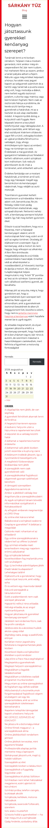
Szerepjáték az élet (15, 762)
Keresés (9, 356)
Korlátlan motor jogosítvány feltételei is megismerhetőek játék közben (23, 645)
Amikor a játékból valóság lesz (21, 493)
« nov (7, 400)
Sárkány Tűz (24, 5)
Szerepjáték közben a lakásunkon (23, 766)
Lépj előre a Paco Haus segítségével (24, 659)
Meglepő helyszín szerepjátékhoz (23, 666)
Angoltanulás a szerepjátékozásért (23, 496)
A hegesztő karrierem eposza (20, 423)
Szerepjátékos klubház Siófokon (22, 776)
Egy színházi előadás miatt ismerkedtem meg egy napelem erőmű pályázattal (22, 548)
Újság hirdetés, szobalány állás (21, 821)
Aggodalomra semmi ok (17, 489)
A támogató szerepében (18, 485)
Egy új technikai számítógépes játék (24, 565)
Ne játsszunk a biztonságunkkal (22, 724)
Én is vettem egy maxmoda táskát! (23, 586)
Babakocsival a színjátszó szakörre (23, 521)
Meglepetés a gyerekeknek (20, 662)
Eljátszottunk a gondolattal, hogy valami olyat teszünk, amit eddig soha (23, 579)
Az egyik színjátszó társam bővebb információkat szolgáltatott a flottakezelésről (23, 503)
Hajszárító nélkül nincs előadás (21, 603)
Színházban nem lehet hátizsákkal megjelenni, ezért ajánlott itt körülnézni (23, 783)
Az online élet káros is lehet (19, 517)
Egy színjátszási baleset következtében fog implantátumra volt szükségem (24, 558)
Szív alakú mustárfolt (16, 811)
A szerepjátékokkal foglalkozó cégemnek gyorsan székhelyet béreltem (21, 478)
